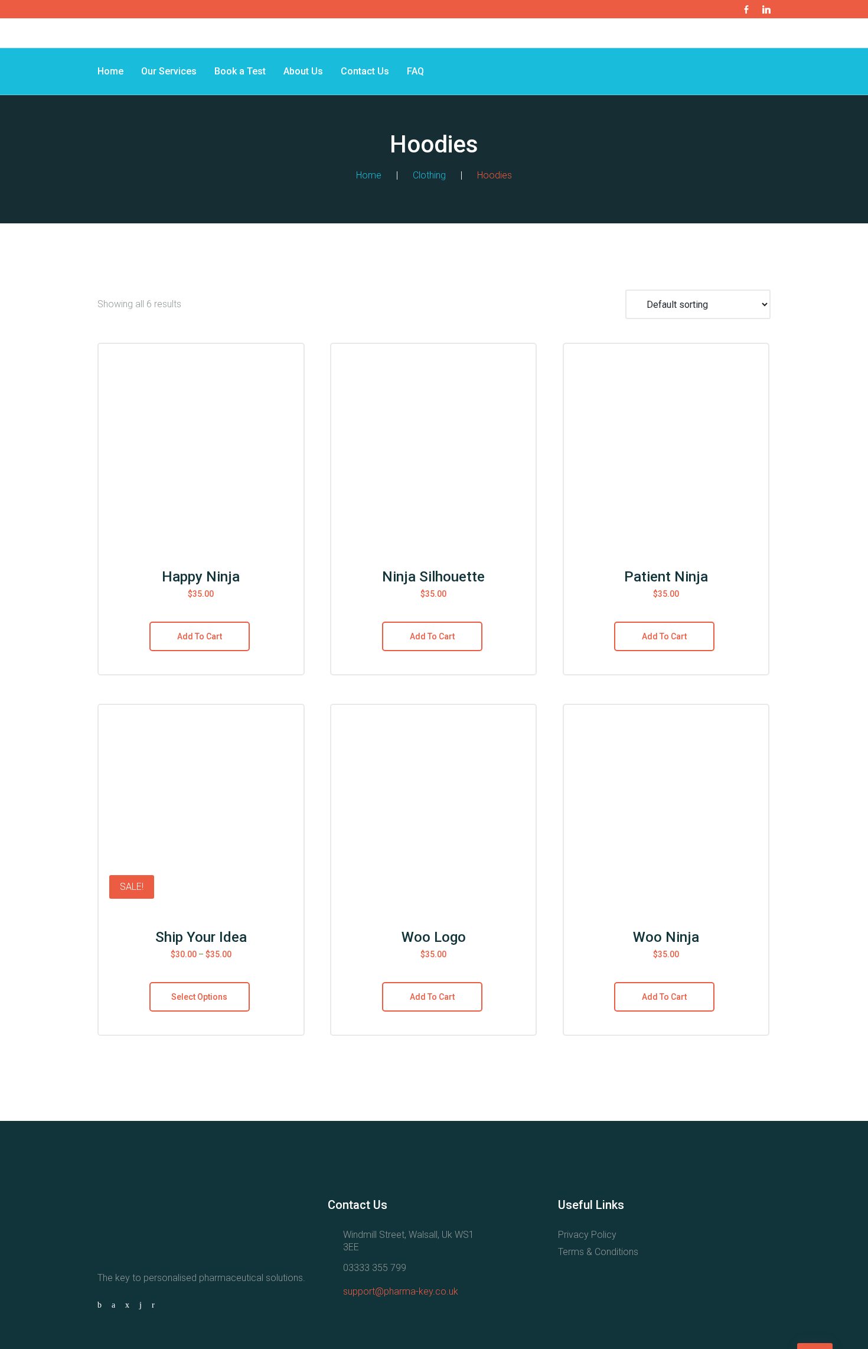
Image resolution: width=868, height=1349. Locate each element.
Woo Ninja (666, 937)
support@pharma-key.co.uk (400, 1291)
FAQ (415, 71)
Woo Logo (434, 937)
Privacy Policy (587, 1234)
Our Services (169, 71)
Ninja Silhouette (433, 576)
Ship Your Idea (201, 937)
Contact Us (365, 71)
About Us (303, 71)
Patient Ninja (666, 576)
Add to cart (199, 636)
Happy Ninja (201, 576)
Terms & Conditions (598, 1251)
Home (110, 71)
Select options (199, 997)
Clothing (429, 175)
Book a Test (240, 71)
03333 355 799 (374, 1267)
